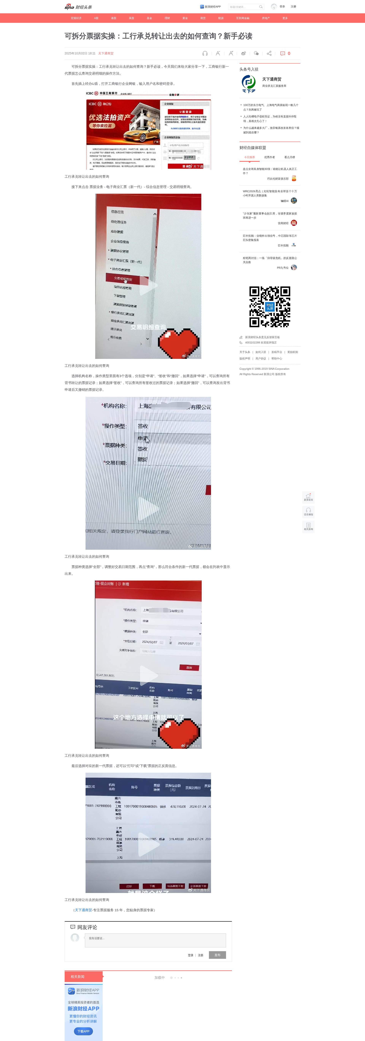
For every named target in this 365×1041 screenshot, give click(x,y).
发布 (217, 955)
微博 (243, 53)
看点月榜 (289, 157)
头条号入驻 (249, 69)
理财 (167, 18)
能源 (221, 18)
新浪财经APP (213, 6)
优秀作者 (269, 157)
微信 (256, 53)
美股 (131, 18)
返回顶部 (308, 543)
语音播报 (205, 53)
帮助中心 (276, 358)
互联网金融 (242, 18)
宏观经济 (76, 18)
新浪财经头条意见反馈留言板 (262, 337)
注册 (293, 6)
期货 (203, 18)
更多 (285, 18)
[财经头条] (78, 6)
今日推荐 (249, 157)
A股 (96, 18)
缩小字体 (218, 53)
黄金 (185, 18)
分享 (269, 53)
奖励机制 (292, 352)
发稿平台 (276, 352)
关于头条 (245, 352)
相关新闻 (77, 977)
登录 (190, 955)
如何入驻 (261, 352)
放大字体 (230, 53)
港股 (113, 18)
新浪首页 (308, 500)
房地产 (266, 18)
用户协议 (261, 358)
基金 (149, 18)
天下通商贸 (105, 53)
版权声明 (245, 358)
